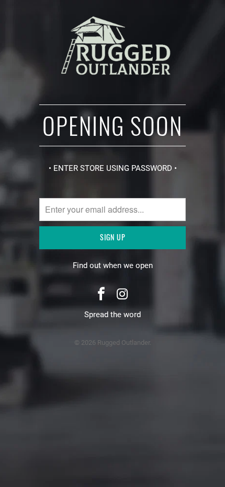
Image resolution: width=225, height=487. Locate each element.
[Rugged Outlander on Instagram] (122, 295)
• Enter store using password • (113, 168)
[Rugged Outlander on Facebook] (101, 295)
